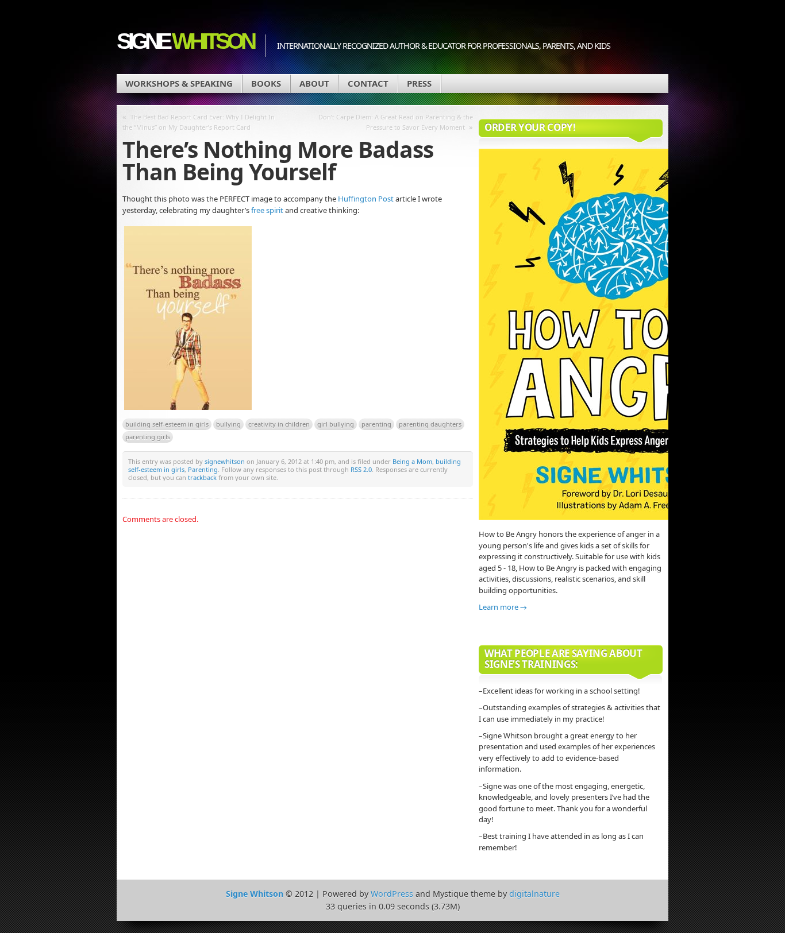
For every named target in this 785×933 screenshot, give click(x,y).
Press (419, 83)
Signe (185, 41)
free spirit (268, 210)
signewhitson (225, 461)
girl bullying (335, 424)
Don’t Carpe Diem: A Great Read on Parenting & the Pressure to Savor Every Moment (395, 122)
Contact (368, 83)
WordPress (392, 893)
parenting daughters (430, 424)
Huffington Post (366, 198)
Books (266, 83)
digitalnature (534, 893)
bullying (228, 424)
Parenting (203, 469)
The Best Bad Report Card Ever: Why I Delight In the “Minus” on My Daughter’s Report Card (198, 122)
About (314, 83)
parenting (376, 424)
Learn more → (503, 607)
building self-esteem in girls (167, 424)
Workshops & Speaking (179, 83)
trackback (202, 477)
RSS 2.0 (361, 469)
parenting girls (147, 436)
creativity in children (279, 424)
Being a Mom (412, 461)
